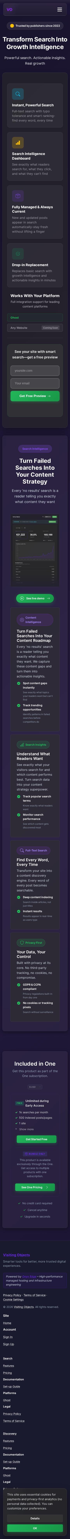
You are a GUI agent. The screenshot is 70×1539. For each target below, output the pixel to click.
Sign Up (8, 1344)
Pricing (7, 1372)
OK (35, 1528)
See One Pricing (31, 1187)
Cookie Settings (13, 1299)
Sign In (8, 1337)
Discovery (10, 1433)
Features (8, 1365)
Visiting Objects (16, 1255)
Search (7, 1358)
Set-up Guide (11, 1386)
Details (35, 1518)
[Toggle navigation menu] (60, 9)
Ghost (6, 1400)
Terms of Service (35, 1295)
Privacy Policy (12, 1295)
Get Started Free (36, 1139)
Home (7, 1323)
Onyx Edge (29, 1276)
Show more (26, 1129)
